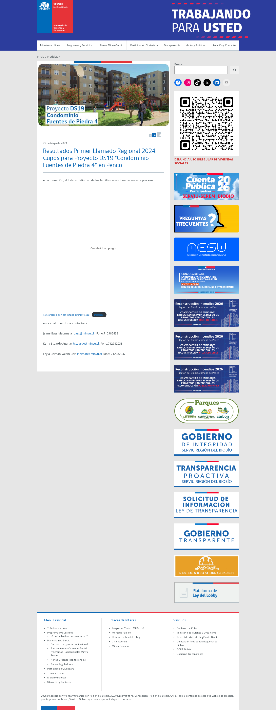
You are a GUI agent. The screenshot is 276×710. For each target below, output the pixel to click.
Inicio (40, 56)
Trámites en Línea (50, 45)
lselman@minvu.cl (89, 354)
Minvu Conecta (120, 646)
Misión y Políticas (195, 45)
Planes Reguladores (62, 664)
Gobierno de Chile (187, 628)
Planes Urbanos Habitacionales (68, 659)
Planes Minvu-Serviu (111, 45)
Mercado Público (121, 632)
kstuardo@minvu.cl (86, 343)
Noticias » (53, 56)
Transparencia (172, 45)
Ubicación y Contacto (224, 45)
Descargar (99, 314)
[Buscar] (234, 70)
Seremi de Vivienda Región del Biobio (197, 637)
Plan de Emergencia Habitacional (69, 644)
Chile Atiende (119, 641)
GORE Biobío (184, 649)
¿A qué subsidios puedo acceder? (69, 636)
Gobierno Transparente (190, 654)
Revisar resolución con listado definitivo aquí (66, 314)
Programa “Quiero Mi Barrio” (128, 628)
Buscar (179, 64)
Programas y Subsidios (80, 45)
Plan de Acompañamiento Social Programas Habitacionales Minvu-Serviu (70, 652)
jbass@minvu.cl (83, 333)
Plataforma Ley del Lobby (126, 637)
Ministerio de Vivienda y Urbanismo (196, 632)
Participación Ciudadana (144, 45)
